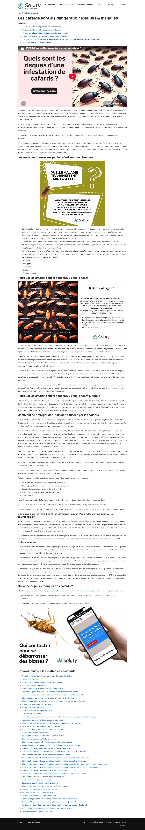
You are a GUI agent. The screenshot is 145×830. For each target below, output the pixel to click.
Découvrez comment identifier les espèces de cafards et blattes (46, 755)
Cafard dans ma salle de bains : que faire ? (38, 811)
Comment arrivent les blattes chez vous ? (37, 704)
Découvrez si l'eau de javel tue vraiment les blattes (41, 726)
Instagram (108, 822)
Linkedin (117, 822)
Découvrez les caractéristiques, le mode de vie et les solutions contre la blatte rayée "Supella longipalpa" (61, 767)
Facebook (100, 822)
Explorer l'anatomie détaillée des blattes (37, 780)
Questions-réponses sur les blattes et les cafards (40, 739)
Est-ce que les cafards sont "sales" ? (35, 733)
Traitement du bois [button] (85, 5)
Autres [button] (99, 5)
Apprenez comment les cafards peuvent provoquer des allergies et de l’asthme (51, 745)
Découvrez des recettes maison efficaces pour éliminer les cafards (47, 742)
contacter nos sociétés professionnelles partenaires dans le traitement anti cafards (61, 591)
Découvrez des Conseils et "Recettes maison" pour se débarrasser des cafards (51, 723)
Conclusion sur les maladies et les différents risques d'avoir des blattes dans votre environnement (62, 39)
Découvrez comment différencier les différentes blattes (42, 689)
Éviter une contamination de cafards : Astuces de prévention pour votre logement (52, 695)
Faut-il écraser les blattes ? (32, 714)
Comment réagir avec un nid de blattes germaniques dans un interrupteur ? (50, 799)
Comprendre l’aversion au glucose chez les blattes (40, 783)
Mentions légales (121, 825)
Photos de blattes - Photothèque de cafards (38, 792)
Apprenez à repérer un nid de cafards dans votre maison (43, 720)
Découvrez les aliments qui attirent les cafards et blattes (43, 736)
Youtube (91, 822)
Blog (85, 822)
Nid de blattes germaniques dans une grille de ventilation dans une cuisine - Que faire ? (54, 805)
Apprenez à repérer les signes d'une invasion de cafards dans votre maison (50, 692)
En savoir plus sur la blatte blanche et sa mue (39, 796)
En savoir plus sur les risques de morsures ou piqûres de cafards (46, 748)
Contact (122, 5)
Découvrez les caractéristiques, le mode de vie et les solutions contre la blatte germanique (56, 758)
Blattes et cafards (32, 13)
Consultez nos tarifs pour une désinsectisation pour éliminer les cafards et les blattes (53, 751)
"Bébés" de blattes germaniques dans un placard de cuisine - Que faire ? (49, 802)
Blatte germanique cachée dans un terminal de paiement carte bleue (47, 808)
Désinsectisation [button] (66, 5)
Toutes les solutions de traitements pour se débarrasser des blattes (47, 676)
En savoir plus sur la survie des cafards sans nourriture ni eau (44, 770)
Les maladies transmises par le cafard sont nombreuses (42, 27)
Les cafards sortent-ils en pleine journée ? (37, 711)
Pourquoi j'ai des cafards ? (32, 679)
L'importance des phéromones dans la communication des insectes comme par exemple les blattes (59, 717)
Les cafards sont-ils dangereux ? (34, 685)
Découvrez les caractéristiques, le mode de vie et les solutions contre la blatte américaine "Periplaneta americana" (64, 764)
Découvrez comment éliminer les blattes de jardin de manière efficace (48, 698)
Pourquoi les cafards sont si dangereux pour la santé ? (42, 30)
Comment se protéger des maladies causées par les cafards (44, 36)
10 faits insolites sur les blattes (33, 707)
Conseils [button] (110, 5)
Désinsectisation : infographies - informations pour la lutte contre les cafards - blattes (54, 774)
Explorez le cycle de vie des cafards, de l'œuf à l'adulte (42, 729)
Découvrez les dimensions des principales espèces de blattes (45, 786)
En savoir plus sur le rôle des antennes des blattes (40, 789)
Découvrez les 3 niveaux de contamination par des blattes (43, 777)
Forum (124, 822)
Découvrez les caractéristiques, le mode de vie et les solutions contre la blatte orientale (54, 761)
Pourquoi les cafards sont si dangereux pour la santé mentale (45, 33)
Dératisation (50, 5)
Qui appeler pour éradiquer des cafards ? (37, 42)
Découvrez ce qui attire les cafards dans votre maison (42, 682)
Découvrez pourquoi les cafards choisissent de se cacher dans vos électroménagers (53, 701)
